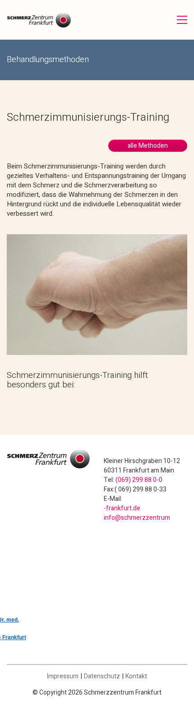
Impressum (63, 676)
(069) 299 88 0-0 (138, 480)
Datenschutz (102, 676)
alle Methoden (148, 145)
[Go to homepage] (39, 20)
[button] (182, 20)
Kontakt (136, 676)
